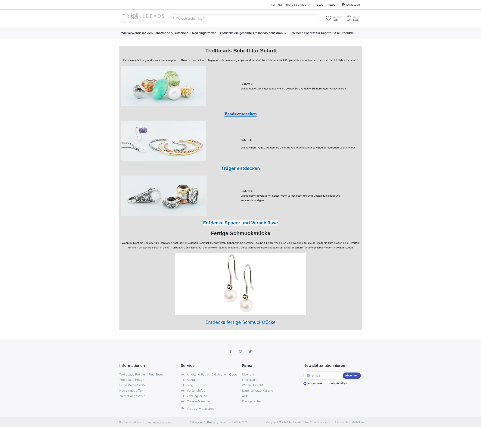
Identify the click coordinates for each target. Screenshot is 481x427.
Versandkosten (162, 422)
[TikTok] (250, 351)
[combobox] (244, 18)
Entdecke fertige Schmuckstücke (241, 322)
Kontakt (276, 4)
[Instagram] (240, 351)
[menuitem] (154, 33)
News (331, 4)
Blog (320, 4)
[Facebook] (231, 351)
